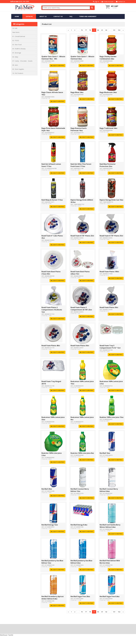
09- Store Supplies (18, 69)
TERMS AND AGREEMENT (87, 16)
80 (98, 30)
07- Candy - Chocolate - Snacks (22, 61)
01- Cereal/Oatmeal (18, 36)
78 (90, 30)
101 (114, 30)
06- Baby (15, 57)
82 (106, 30)
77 (86, 30)
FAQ (70, 16)
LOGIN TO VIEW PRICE (58, 65)
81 (102, 30)
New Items (15, 32)
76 (82, 30)
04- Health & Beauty (18, 49)
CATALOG (29, 16)
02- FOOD (15, 40)
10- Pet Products (17, 73)
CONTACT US (58, 16)
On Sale (14, 28)
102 (119, 30)
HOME (17, 16)
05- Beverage (16, 53)
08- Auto (15, 65)
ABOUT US (43, 16)
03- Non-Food (17, 45)
